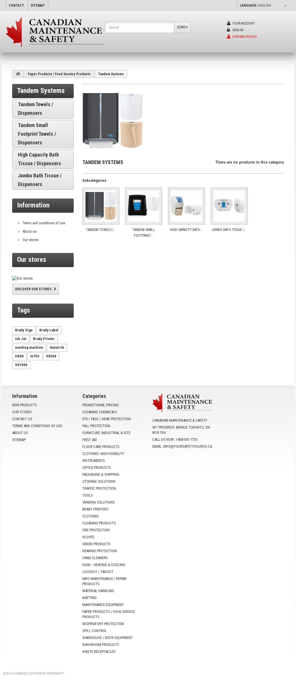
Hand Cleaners (95, 558)
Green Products (96, 544)
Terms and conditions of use (43, 223)
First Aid (89, 440)
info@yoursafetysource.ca (187, 446)
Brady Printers (95, 509)
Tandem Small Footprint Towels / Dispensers (37, 134)
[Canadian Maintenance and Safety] (55, 32)
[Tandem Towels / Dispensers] (100, 206)
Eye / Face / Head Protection (106, 419)
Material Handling (98, 591)
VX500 (51, 356)
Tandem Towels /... (101, 230)
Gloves (88, 537)
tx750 (34, 356)
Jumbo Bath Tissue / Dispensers (40, 179)
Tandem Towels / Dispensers (35, 108)
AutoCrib (57, 347)
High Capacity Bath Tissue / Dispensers (39, 159)
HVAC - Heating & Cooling (103, 565)
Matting (89, 598)
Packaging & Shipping (100, 474)
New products (24, 405)
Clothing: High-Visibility (103, 453)
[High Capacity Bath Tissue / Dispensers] (186, 206)
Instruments (93, 460)
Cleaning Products (99, 523)
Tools (87, 495)
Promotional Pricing (100, 405)
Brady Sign (24, 330)
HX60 (19, 356)
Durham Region (244, 37)
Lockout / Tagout (97, 572)
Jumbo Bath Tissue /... (229, 230)
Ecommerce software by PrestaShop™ (38, 673)
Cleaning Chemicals (99, 412)
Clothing (90, 516)
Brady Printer (44, 339)
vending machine (29, 347)
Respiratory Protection (103, 624)
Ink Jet (20, 339)
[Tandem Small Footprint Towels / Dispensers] (143, 206)
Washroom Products (100, 644)
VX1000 (21, 365)
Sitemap (19, 440)
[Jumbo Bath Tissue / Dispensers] (229, 206)
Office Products (96, 467)
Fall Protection (96, 426)
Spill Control (94, 631)
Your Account (243, 23)
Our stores (30, 240)
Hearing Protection (99, 551)
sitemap (38, 5)
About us (29, 231)
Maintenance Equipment (103, 605)
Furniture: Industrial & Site (106, 433)
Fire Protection (96, 530)
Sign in (237, 30)
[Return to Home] (17, 73)
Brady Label (48, 330)
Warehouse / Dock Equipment (107, 638)
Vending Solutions (98, 502)
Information (33, 205)
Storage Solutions (99, 481)
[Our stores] (43, 278)
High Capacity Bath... (186, 230)
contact (16, 5)
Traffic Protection (99, 488)
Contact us (22, 419)
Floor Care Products (100, 447)
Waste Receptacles (98, 651)
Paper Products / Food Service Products (59, 74)
